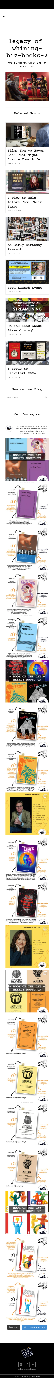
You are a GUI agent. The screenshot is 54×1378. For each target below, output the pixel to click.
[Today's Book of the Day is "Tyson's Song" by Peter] (27, 858)
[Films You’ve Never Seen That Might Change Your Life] (27, 135)
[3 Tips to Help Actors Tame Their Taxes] (27, 182)
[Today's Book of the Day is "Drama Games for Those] (27, 1301)
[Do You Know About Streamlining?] (27, 310)
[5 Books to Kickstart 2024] (27, 353)
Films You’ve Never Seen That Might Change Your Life (26, 155)
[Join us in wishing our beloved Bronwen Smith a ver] (27, 946)
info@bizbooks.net (27, 1368)
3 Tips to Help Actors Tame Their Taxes (25, 202)
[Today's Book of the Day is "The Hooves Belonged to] (27, 902)
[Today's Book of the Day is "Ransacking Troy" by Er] (27, 769)
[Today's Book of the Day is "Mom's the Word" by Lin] (27, 548)
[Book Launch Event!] (27, 272)
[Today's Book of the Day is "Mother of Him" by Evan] (27, 504)
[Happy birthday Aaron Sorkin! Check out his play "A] (27, 813)
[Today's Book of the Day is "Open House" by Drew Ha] (27, 725)
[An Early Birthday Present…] (27, 229)
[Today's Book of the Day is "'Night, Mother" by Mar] (27, 636)
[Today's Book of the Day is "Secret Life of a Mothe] (27, 592)
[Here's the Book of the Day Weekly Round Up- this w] (27, 459)
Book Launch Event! (26, 288)
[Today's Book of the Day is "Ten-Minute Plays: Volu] (27, 1035)
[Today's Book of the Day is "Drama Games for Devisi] (27, 1256)
